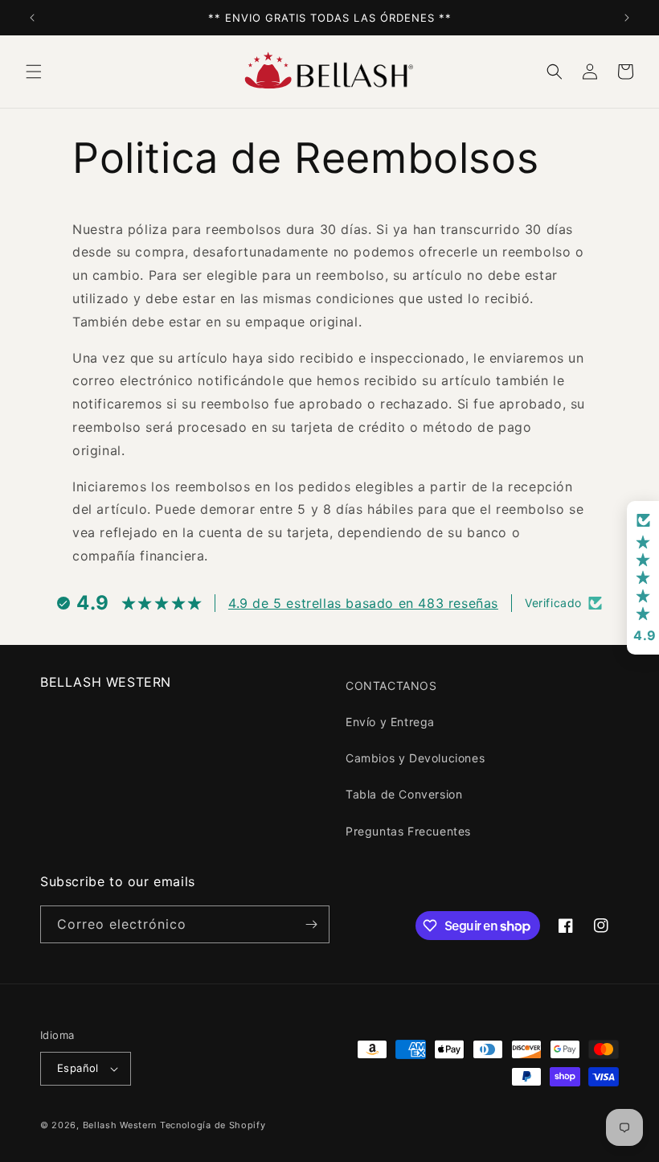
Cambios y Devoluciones (415, 758)
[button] (33, 71)
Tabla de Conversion (404, 794)
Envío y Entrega (390, 722)
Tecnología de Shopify (213, 1125)
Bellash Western (120, 1125)
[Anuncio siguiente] (627, 17)
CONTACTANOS (391, 685)
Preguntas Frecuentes (408, 831)
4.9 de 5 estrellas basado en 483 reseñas (363, 603)
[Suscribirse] (311, 924)
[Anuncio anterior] (32, 17)
